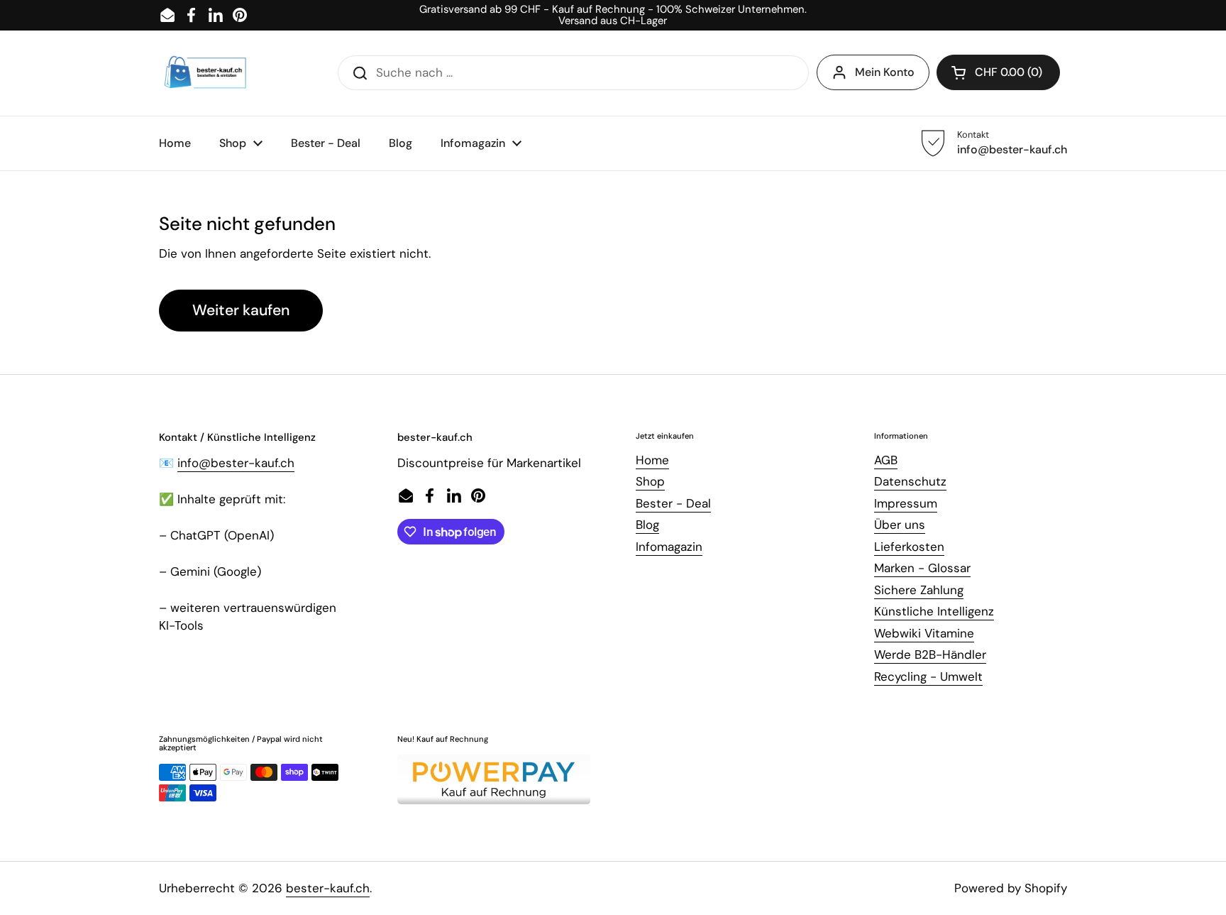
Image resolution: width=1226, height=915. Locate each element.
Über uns (899, 524)
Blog (647, 524)
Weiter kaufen (240, 310)
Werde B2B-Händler (930, 654)
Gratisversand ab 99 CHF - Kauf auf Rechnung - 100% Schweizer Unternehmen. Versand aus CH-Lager (613, 15)
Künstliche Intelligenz (934, 611)
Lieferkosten (909, 546)
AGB (886, 460)
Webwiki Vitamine (924, 633)
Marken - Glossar (922, 568)
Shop (650, 481)
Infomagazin (669, 546)
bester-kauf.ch (328, 888)
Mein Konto (885, 72)
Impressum (905, 503)
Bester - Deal (673, 503)
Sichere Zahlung (918, 590)
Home (652, 460)
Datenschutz (910, 481)
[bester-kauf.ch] (205, 73)
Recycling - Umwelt (928, 676)
